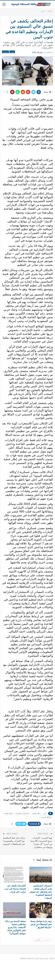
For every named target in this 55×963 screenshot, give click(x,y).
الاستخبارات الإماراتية (22, 813)
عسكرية (5, 52)
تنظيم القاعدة (8, 813)
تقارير (12, 52)
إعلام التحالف (36, 813)
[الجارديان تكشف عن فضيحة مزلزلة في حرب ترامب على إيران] (14, 875)
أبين (45, 813)
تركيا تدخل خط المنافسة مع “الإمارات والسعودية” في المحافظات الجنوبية (14, 841)
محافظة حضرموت (45, 817)
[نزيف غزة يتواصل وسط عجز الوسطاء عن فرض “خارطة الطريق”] (40, 910)
